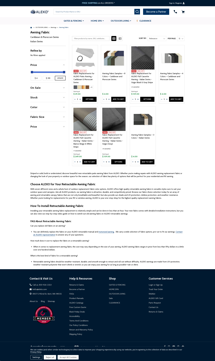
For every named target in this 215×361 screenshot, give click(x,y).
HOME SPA (96, 20)
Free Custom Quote (77, 307)
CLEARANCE (145, 20)
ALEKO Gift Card (156, 298)
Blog (43, 301)
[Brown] (87, 87)
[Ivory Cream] (79, 87)
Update (60, 78)
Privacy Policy (35, 352)
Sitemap (51, 301)
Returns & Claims (76, 285)
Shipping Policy (75, 334)
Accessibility (74, 316)
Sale (111, 298)
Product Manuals (76, 298)
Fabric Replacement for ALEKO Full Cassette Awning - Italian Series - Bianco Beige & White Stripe (83, 141)
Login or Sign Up (156, 285)
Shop (112, 278)
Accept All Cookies (68, 357)
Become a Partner (77, 289)
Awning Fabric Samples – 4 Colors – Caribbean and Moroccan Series (171, 76)
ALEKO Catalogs (76, 303)
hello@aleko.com (40, 289)
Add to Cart (118, 99)
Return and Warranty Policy (81, 329)
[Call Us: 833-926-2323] (175, 11)
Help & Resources (80, 278)
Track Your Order (156, 289)
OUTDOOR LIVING (120, 20)
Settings (36, 357)
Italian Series (36, 41)
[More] (83, 20)
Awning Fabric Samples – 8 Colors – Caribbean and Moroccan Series (113, 76)
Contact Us (153, 307)
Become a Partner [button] (156, 11)
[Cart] (183, 11)
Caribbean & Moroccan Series (44, 37)
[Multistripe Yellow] (83, 87)
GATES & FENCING (73, 20)
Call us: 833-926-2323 (42, 285)
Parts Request (155, 303)
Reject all (50, 357)
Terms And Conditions (78, 321)
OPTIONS (89, 99)
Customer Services (161, 278)
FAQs (71, 294)
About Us (34, 301)
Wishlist (152, 294)
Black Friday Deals (77, 312)
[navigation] (48, 83)
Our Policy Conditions (78, 325)
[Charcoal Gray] (75, 87)
